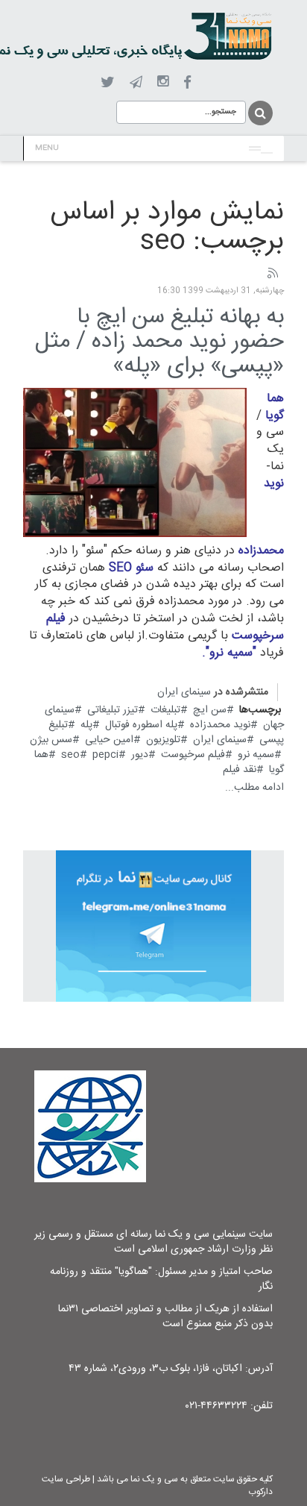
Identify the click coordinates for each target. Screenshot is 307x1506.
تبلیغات (165, 710)
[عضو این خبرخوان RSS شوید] (272, 274)
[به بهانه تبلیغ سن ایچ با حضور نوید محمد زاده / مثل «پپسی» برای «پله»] (135, 462)
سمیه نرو (256, 755)
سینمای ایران (184, 692)
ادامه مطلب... (254, 788)
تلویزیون (163, 740)
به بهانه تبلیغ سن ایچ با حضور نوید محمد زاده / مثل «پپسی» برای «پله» (159, 342)
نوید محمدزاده (220, 725)
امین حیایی (109, 740)
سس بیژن (51, 740)
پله (86, 725)
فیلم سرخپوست (193, 755)
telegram (136, 82)
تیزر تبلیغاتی (112, 710)
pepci (105, 755)
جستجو (259, 113)
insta (162, 82)
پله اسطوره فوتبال (141, 725)
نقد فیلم (239, 770)
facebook (187, 82)
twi (108, 82)
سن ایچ (210, 710)
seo (70, 755)
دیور (139, 755)
